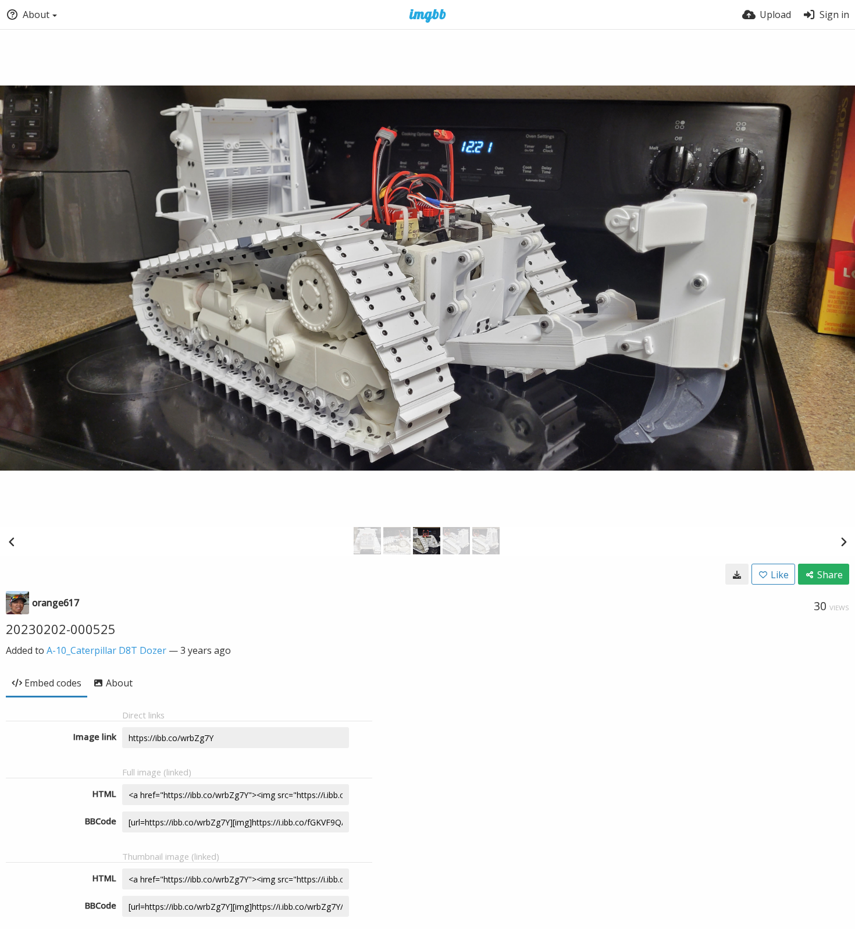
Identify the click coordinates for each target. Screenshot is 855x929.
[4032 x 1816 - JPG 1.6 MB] (737, 574)
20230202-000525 (61, 629)
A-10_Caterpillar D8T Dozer (106, 650)
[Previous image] (11, 541)
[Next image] (843, 541)
